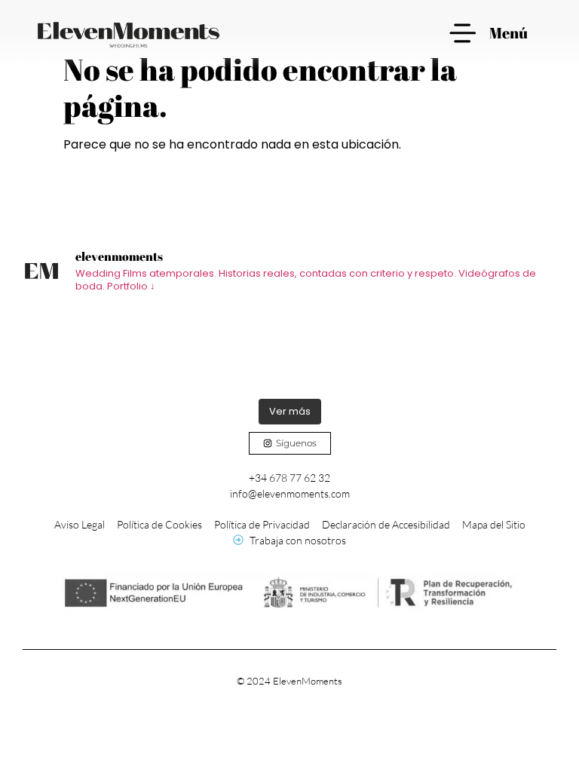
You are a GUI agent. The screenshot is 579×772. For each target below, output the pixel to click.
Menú (508, 33)
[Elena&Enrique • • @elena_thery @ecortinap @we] (89, 348)
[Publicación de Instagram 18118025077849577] (356, 348)
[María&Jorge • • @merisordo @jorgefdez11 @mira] (489, 348)
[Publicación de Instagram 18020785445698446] (223, 348)
